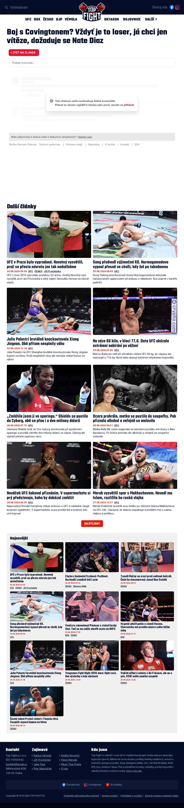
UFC (28, 19)
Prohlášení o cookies (131, 795)
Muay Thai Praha (71, 764)
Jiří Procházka (52, 271)
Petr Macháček (43, 768)
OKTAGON (111, 19)
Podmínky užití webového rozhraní (81, 795)
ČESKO (48, 19)
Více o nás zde (134, 770)
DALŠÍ (149, 19)
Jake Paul (39, 764)
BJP (59, 19)
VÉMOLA (71, 19)
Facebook (73, 784)
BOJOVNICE (132, 19)
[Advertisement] (92, 175)
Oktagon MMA (79, 586)
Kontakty (116, 784)
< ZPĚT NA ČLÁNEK (22, 52)
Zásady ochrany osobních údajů (161, 795)
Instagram (95, 784)
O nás (64, 768)
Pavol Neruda (69, 759)
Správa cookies (110, 795)
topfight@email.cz (16, 764)
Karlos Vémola (42, 755)
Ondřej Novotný (70, 755)
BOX (37, 19)
